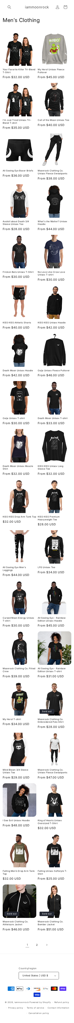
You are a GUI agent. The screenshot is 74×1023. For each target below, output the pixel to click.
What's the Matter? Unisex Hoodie (52, 223)
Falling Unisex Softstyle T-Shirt (52, 872)
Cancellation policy (39, 1013)
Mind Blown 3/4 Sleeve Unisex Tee (15, 771)
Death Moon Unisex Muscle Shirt (18, 467)
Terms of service (35, 1008)
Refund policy (61, 1002)
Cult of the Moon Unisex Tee (53, 120)
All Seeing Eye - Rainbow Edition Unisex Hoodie (52, 619)
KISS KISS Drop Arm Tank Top (19, 516)
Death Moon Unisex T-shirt (53, 418)
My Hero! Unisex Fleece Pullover (51, 71)
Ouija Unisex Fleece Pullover (54, 370)
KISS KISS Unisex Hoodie (52, 322)
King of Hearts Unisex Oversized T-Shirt (50, 822)
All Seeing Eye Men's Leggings (14, 568)
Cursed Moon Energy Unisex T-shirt (18, 619)
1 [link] (27, 944)
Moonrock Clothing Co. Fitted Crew (19, 670)
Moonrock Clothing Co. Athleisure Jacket (15, 923)
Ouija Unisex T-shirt (14, 418)
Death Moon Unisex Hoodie (18, 370)
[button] (9, 7)
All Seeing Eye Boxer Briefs (18, 170)
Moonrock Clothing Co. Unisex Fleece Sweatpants (52, 172)
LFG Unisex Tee (46, 567)
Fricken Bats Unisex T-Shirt (18, 272)
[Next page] (47, 945)
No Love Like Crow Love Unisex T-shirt (51, 273)
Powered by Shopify (40, 1002)
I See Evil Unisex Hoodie (16, 820)
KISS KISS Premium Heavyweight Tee (49, 518)
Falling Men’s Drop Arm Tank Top (19, 872)
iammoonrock (21, 1002)
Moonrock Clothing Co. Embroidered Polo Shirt (51, 720)
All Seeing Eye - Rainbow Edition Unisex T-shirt (52, 670)
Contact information (58, 1008)
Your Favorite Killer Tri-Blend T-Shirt (19, 71)
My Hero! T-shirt (12, 719)
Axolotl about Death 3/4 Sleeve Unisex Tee (16, 223)
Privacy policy (15, 1008)
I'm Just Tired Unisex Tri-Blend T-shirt (17, 121)
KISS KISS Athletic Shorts (17, 322)
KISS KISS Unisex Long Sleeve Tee (50, 467)
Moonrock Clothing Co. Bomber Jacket (50, 923)
